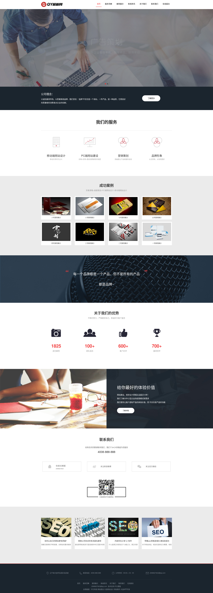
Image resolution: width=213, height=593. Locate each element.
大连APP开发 (125, 589)
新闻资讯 (131, 4)
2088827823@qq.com (157, 573)
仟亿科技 (94, 589)
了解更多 (151, 98)
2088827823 (60, 469)
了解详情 (126, 410)
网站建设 (101, 589)
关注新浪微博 (106, 466)
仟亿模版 (118, 586)
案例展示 (120, 4)
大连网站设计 (109, 589)
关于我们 (143, 4)
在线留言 (166, 4)
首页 (99, 4)
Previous (8, 48)
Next (205, 48)
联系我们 (154, 4)
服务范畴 (108, 4)
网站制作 (117, 589)
